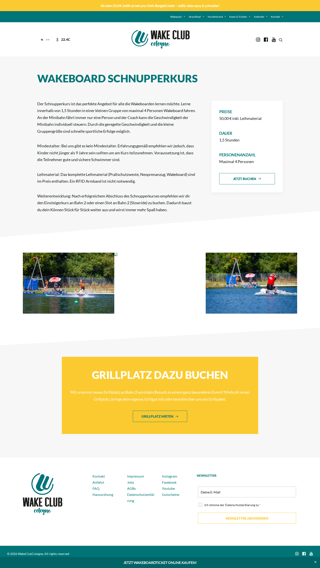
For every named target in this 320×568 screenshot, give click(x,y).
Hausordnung (103, 494)
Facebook (169, 482)
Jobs (130, 482)
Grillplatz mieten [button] (157, 416)
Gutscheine (170, 494)
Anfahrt (98, 482)
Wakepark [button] (176, 16)
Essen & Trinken (238, 16)
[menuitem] (178, 16)
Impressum (135, 476)
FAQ (96, 488)
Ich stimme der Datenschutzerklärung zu (232, 505)
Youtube (168, 488)
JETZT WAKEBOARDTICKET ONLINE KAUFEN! (160, 562)
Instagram (169, 476)
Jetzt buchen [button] (244, 179)
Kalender (259, 16)
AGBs (131, 488)
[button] (258, 39)
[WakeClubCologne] (160, 39)
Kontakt (275, 16)
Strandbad (195, 16)
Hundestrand (215, 16)
